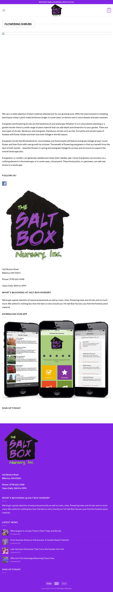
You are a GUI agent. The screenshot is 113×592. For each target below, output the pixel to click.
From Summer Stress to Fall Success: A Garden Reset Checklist (39, 540)
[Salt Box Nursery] (56, 10)
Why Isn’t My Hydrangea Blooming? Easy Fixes (32, 558)
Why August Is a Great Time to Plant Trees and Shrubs (35, 530)
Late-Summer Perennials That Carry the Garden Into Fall (37, 549)
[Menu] (3, 10)
